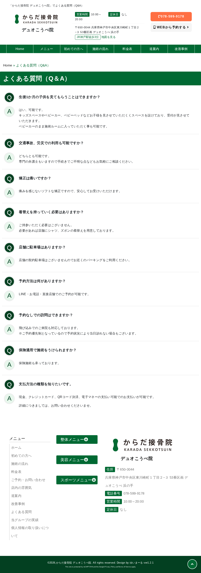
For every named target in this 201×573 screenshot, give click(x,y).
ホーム (16, 448)
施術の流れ (19, 464)
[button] (192, 564)
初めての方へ (21, 456)
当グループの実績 (24, 520)
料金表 (16, 472)
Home (7, 65)
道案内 (16, 496)
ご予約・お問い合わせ (28, 480)
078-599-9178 (172, 16)
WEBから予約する (171, 27)
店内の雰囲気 (21, 488)
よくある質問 (21, 512)
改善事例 (18, 504)
